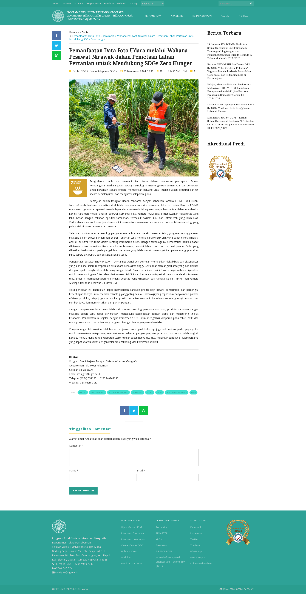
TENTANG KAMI (153, 16)
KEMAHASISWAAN (202, 16)
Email (140, 470)
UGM (55, 3)
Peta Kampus (198, 557)
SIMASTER (162, 533)
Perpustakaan (94, 3)
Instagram (196, 533)
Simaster (67, 3)
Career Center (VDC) (132, 545)
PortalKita (161, 527)
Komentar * (76, 445)
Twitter (194, 539)
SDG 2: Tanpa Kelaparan (95, 71)
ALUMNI (225, 16)
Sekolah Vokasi (60, 546)
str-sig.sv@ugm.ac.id (66, 572)
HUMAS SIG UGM (177, 71)
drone (82, 392)
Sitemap (133, 3)
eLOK (159, 539)
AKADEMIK (177, 16)
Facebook (196, 527)
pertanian (137, 392)
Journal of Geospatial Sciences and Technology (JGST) (170, 562)
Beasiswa (161, 545)
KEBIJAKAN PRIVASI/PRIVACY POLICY (236, 589)
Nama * (73, 470)
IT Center (79, 3)
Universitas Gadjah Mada (86, 546)
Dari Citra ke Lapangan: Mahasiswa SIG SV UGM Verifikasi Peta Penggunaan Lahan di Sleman (230, 108)
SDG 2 (149, 392)
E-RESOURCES (164, 551)
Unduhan (126, 557)
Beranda (74, 32)
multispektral (97, 392)
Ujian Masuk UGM (131, 527)
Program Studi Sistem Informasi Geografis (79, 538)
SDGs (113, 71)
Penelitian (109, 3)
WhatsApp (196, 551)
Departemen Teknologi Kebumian (71, 542)
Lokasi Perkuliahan (201, 563)
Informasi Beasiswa (132, 533)
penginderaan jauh (118, 392)
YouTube (195, 545)
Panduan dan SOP (131, 563)
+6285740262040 (83, 563)
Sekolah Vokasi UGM (177, 392)
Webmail (121, 3)
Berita (85, 32)
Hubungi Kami (129, 551)
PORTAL (244, 16)
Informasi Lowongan (133, 539)
